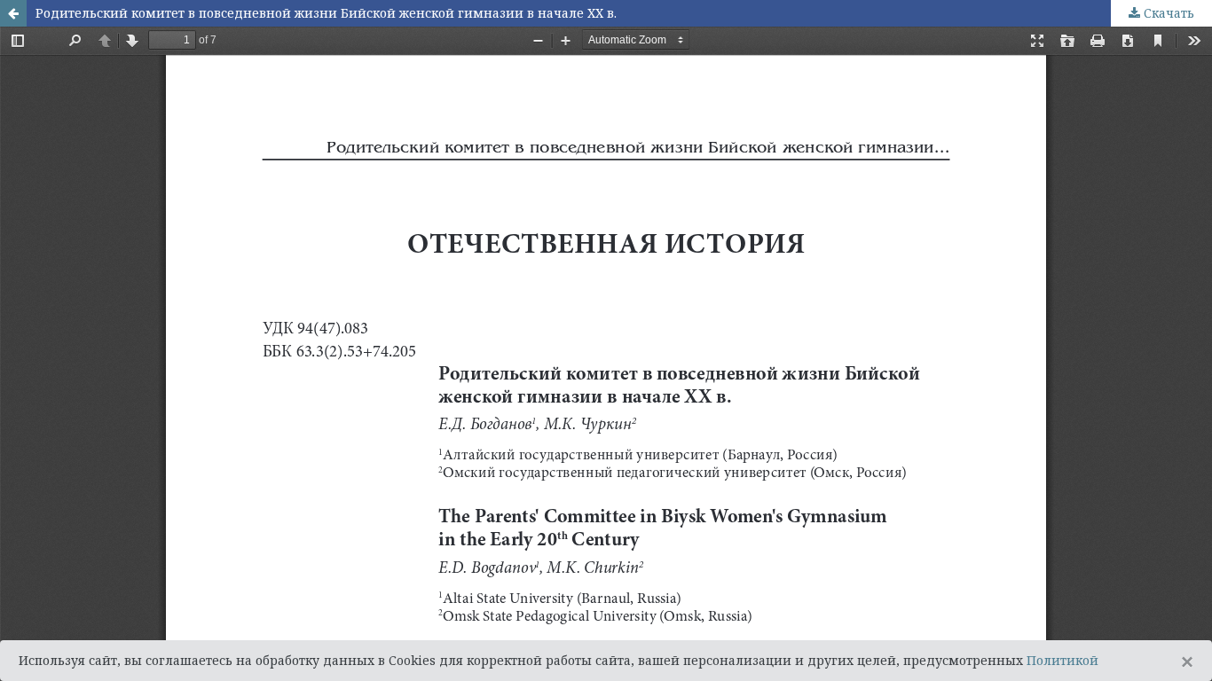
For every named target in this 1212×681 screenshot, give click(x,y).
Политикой (1062, 660)
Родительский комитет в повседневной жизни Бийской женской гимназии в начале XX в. (326, 12)
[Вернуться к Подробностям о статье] (13, 13)
